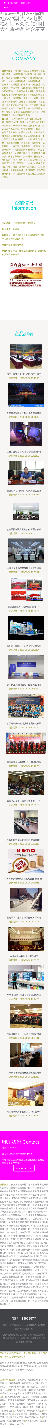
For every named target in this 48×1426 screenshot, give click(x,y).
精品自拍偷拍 (34, 1379)
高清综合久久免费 (15, 1421)
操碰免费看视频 (34, 1410)
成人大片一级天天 (30, 1397)
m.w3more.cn (24, 1168)
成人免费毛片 (33, 1386)
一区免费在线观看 (12, 1397)
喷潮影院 (22, 1379)
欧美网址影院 (16, 1417)
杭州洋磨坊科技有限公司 (17, 1338)
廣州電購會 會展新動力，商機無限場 (24, 762)
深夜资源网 (20, 1410)
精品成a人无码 (17, 1424)
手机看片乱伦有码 (17, 1404)
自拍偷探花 (34, 1414)
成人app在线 (16, 1393)
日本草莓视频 (14, 1383)
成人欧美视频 (32, 1421)
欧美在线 (4, 1393)
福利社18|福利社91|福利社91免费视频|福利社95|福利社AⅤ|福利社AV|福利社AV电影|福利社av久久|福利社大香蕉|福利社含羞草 (24, 1366)
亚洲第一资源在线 (18, 1390)
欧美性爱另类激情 (31, 1393)
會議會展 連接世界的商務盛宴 (24, 956)
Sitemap (29, 1342)
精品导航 (31, 1404)
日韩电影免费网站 (36, 1390)
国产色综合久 (33, 1400)
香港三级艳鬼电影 (33, 1417)
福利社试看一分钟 (32, 1407)
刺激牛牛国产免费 (17, 1386)
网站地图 (29, 1369)
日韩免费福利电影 (17, 1400)
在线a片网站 (16, 1407)
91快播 (40, 1404)
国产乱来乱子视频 (30, 1383)
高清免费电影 (21, 1414)
